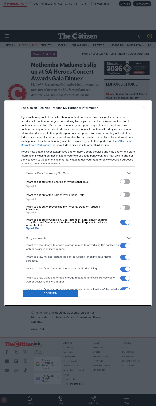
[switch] (125, 181)
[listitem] (78, 173)
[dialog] (78, 203)
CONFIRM (51, 293)
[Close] (143, 108)
